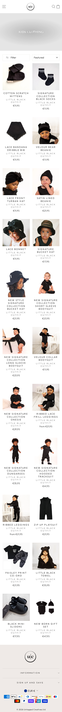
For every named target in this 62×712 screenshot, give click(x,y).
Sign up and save (30, 682)
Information (30, 673)
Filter (13, 57)
